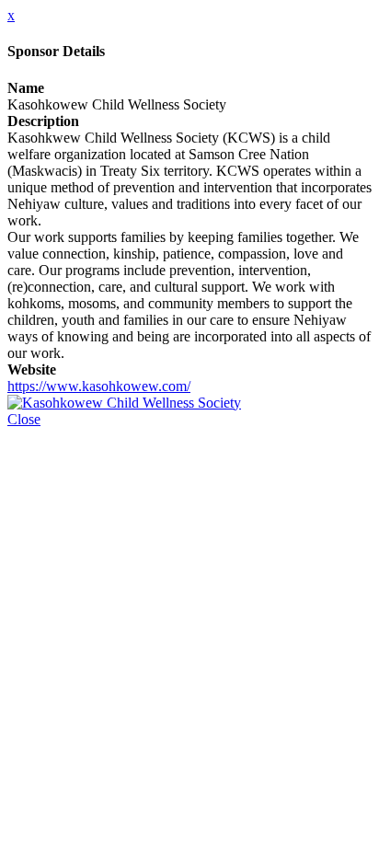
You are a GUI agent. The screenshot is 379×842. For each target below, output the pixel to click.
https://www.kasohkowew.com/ (98, 386)
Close (23, 419)
